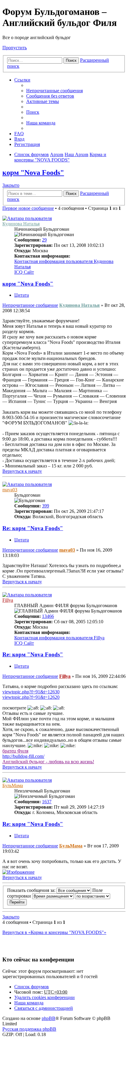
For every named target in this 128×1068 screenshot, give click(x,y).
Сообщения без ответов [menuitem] (50, 96)
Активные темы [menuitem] (42, 101)
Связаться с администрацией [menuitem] (43, 1008)
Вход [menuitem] (19, 138)
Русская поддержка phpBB (29, 1029)
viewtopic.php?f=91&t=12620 (31, 697)
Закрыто (10, 185)
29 (44, 239)
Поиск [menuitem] (32, 112)
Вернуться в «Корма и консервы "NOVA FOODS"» (54, 932)
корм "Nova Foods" (33, 172)
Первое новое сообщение (28, 208)
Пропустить (14, 47)
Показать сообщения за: (32, 890)
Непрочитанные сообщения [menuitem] (54, 90)
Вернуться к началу (22, 471)
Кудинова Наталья (21, 223)
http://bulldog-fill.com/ (23, 756)
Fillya (7, 600)
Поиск (71, 60)
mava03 (9, 489)
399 (45, 505)
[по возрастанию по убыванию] (92, 895)
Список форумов (31, 986)
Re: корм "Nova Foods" (32, 528)
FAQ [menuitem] (19, 133)
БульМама (12, 785)
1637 (46, 801)
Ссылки (22, 79)
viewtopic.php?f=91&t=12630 (31, 691)
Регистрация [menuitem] (27, 144)
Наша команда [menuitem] (40, 122)
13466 (48, 616)
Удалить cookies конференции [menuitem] (44, 997)
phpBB (48, 1018)
